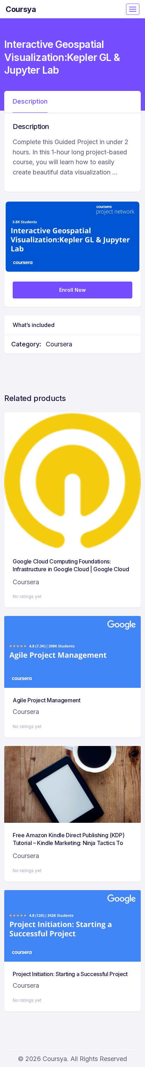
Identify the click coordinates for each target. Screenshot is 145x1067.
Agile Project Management (47, 700)
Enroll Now (72, 290)
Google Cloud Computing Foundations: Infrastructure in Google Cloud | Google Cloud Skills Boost (71, 569)
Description (30, 101)
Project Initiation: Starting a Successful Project (70, 973)
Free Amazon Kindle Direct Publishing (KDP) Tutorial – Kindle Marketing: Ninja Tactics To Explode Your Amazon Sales (68, 843)
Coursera (59, 344)
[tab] (30, 102)
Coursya (21, 9)
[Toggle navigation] (132, 9)
